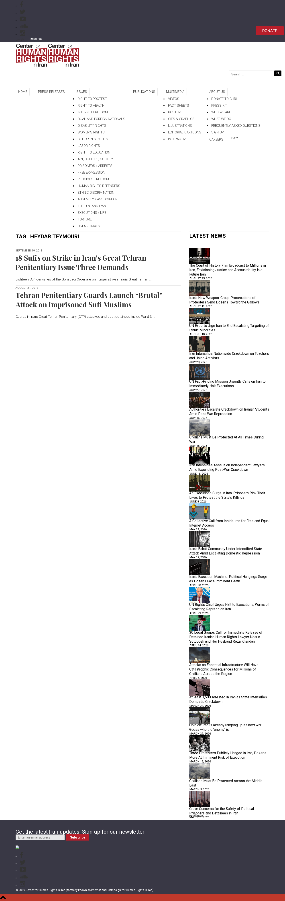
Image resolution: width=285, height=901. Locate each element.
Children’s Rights (93, 139)
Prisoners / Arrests (95, 166)
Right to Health (91, 106)
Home (22, 92)
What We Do (221, 119)
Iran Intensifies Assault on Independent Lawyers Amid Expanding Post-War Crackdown (227, 467)
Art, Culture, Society (95, 159)
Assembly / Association (98, 199)
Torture (85, 219)
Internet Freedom (93, 112)
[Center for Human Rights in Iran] (47, 55)
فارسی (20, 39)
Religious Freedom (93, 179)
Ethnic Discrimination (96, 193)
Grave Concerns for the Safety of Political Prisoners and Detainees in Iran (221, 811)
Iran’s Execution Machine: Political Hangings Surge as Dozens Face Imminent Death (228, 579)
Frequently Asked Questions (236, 126)
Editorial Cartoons (184, 132)
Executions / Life (92, 213)
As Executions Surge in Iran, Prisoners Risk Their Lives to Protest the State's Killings (227, 495)
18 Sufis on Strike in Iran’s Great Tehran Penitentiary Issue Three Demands (81, 262)
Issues (81, 92)
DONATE (269, 30)
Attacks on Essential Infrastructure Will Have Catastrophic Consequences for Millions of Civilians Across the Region (224, 669)
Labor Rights (89, 146)
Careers (216, 139)
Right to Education (94, 152)
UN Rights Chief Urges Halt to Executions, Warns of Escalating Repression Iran (229, 606)
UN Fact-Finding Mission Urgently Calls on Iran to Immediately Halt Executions (227, 383)
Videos (173, 99)
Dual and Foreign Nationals (101, 119)
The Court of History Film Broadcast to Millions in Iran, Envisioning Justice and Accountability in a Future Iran (227, 269)
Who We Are (221, 112)
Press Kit (219, 106)
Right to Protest (92, 99)
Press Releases (51, 92)
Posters (175, 112)
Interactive (177, 139)
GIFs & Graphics (181, 119)
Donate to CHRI (224, 99)
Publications (144, 92)
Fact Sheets (178, 106)
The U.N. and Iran (92, 206)
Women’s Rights (91, 132)
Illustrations (180, 126)
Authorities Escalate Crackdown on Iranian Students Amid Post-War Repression (229, 411)
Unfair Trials (89, 226)
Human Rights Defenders (99, 186)
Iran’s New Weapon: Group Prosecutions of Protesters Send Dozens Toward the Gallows (224, 300)
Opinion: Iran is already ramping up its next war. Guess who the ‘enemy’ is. (225, 727)
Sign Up (217, 132)
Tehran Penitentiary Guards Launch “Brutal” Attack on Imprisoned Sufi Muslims (89, 299)
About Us (217, 92)
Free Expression (91, 172)
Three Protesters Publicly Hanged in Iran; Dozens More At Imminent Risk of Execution (227, 755)
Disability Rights (92, 126)
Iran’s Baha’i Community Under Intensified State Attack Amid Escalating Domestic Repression (225, 551)
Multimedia (175, 92)
